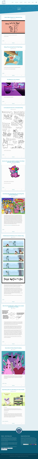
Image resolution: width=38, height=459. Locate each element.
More (33, 2)
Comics (25, 2)
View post (13, 75)
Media (29, 2)
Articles (16, 2)
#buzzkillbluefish (6, 421)
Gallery (21, 2)
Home (12, 2)
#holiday (5, 383)
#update (3, 73)
